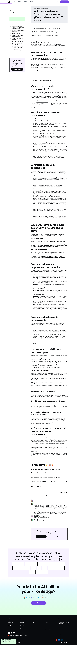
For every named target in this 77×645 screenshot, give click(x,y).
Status (34, 622)
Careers (47, 621)
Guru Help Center (35, 621)
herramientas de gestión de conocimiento (58, 364)
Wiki (15, 613)
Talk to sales (60, 621)
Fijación (31, 1)
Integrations (10, 624)
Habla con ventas (17, 69)
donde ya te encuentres (52, 153)
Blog (21, 628)
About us (47, 622)
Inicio (8, 613)
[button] (14, 1)
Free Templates (48, 629)
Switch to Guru (48, 628)
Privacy (24, 641)
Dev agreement (19, 641)
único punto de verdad (60, 190)
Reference (22, 624)
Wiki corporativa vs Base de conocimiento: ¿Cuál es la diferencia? (26, 613)
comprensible (50, 131)
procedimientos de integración (55, 104)
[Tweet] (38, 20)
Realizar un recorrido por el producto (55, 537)
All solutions (10, 626)
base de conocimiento (36, 92)
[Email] (34, 20)
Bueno (14, 641)
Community (22, 626)
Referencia (12, 613)
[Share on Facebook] (40, 20)
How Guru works (10, 622)
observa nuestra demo (59, 454)
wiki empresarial (61, 198)
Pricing (9, 621)
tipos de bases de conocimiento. (42, 102)
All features (9, 625)
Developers (22, 625)
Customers (22, 622)
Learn (21, 621)
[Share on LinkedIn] (36, 20)
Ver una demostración (64, 1)
